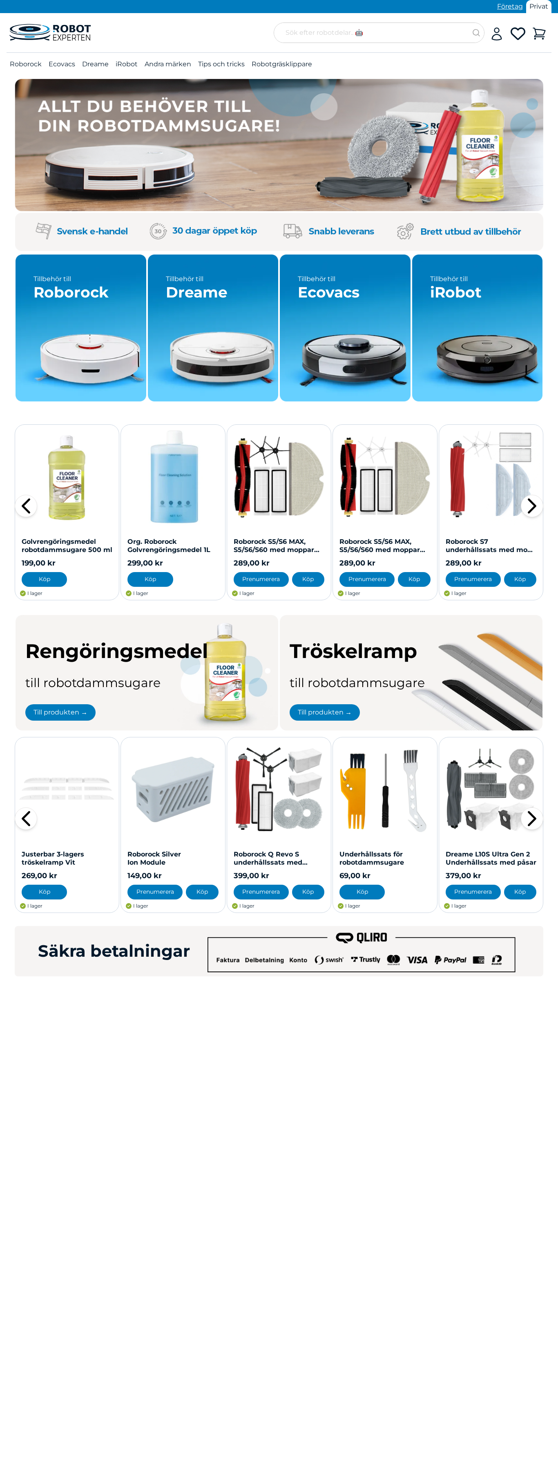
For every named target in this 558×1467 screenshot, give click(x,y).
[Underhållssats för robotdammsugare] (384, 789)
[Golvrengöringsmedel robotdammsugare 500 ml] (67, 476)
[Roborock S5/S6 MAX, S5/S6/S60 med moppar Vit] (384, 476)
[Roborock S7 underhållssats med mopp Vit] (491, 476)
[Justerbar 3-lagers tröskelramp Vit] (67, 789)
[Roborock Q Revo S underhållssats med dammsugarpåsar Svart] (279, 789)
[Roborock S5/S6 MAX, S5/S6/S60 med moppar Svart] (279, 476)
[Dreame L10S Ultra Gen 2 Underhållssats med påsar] (491, 789)
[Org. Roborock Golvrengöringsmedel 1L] (172, 476)
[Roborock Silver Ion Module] (172, 789)
